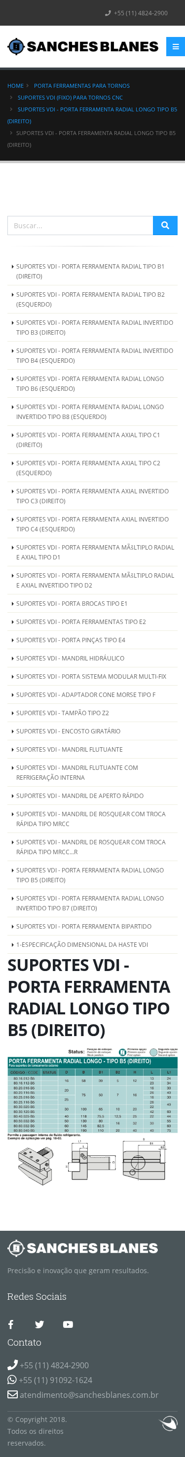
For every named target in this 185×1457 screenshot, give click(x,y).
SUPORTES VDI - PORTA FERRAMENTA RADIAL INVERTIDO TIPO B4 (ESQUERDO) (94, 355)
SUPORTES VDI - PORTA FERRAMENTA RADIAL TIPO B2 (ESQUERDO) (90, 299)
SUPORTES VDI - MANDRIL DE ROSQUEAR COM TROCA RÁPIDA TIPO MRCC (91, 819)
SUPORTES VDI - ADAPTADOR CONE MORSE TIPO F (85, 694)
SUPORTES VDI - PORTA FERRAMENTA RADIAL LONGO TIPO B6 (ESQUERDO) (90, 383)
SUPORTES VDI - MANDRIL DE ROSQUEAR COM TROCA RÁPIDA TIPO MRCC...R (91, 847)
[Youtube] (67, 1325)
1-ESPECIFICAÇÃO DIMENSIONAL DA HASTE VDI (82, 944)
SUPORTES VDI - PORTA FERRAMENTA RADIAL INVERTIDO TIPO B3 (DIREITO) (94, 327)
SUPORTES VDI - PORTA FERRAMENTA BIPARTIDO (83, 926)
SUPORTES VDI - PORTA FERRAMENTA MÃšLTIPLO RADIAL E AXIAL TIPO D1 (95, 552)
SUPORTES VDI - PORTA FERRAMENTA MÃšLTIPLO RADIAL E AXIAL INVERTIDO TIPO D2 (95, 580)
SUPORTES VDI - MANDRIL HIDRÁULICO (70, 658)
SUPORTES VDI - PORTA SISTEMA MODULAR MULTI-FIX (91, 676)
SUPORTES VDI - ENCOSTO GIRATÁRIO (68, 731)
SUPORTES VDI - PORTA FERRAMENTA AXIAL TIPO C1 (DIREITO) (88, 440)
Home (15, 85)
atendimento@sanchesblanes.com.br (89, 1394)
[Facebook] (10, 1325)
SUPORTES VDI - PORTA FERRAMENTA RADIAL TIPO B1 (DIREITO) (90, 271)
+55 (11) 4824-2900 (140, 13)
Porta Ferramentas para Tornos (82, 85)
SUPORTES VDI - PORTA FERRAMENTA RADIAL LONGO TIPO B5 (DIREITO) (90, 875)
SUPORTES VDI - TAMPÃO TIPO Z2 (62, 713)
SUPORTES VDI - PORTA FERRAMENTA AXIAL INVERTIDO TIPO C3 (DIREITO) (92, 496)
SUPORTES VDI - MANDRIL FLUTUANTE (69, 749)
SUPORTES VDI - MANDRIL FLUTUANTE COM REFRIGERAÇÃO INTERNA (77, 772)
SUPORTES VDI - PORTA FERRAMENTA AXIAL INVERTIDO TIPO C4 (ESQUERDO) (92, 524)
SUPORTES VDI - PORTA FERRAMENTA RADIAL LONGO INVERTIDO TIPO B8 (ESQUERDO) (90, 411)
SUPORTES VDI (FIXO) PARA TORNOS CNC (70, 97)
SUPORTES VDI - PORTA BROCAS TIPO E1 (72, 603)
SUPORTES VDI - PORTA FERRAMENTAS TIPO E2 (81, 621)
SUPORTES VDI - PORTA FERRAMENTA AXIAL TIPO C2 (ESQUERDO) (88, 468)
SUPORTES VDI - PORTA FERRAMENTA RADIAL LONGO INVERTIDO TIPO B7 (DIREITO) (90, 903)
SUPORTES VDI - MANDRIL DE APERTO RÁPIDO (80, 795)
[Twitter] (39, 1325)
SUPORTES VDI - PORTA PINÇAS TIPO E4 (70, 640)
